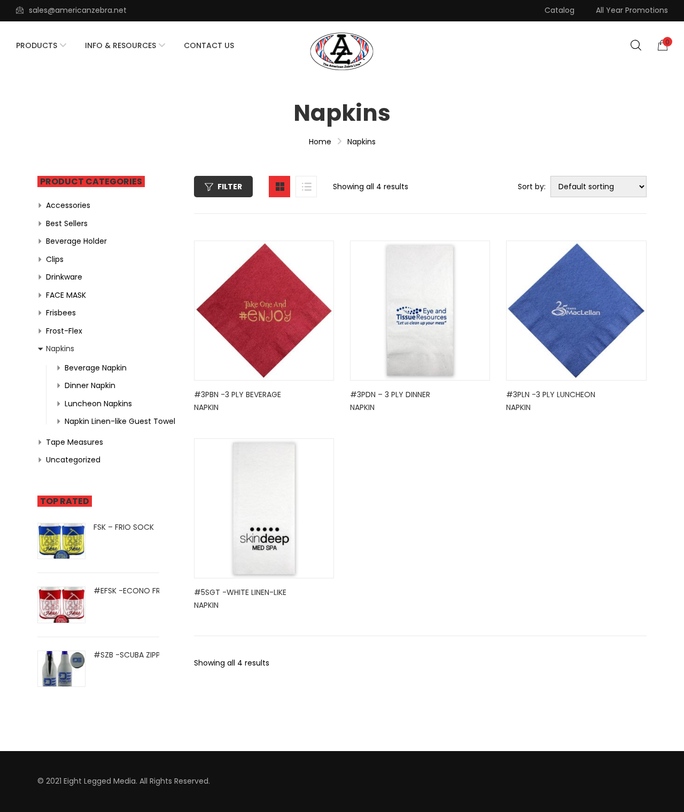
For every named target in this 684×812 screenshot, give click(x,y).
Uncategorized (73, 459)
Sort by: (532, 186)
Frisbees (61, 312)
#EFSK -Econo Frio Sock (142, 590)
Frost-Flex (64, 331)
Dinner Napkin (90, 385)
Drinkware (64, 277)
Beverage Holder (76, 241)
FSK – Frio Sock (124, 527)
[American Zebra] (341, 51)
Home (320, 141)
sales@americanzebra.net (78, 10)
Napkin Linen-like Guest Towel (120, 421)
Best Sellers (67, 223)
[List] (306, 186)
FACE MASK (66, 295)
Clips (55, 259)
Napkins (60, 348)
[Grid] (279, 186)
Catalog (559, 10)
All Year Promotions (632, 10)
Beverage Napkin (96, 367)
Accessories (68, 205)
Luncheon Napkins (98, 403)
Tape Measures (74, 442)
